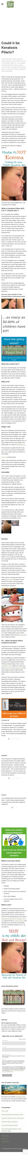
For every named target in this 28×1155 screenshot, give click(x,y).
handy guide (23, 635)
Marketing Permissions (6, 1054)
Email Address (5, 1040)
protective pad (21, 444)
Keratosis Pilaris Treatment (9, 1121)
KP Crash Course (18, 920)
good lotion (9, 579)
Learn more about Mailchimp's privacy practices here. (13, 1071)
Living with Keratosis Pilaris (9, 1125)
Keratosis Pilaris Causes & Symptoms (12, 1118)
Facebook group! (20, 1097)
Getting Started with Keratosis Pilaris (12, 1114)
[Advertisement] (14, 23)
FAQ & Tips (4, 1111)
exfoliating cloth (6, 666)
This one (4, 457)
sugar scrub (7, 668)
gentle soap (19, 668)
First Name (4, 1047)
